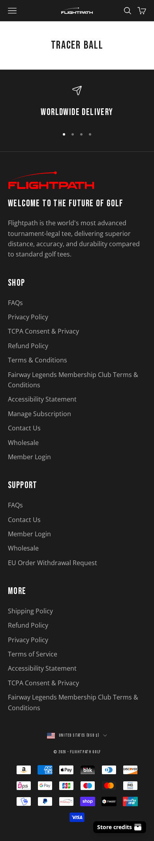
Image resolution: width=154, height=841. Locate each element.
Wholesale (23, 442)
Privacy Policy (28, 317)
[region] (77, 103)
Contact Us (24, 428)
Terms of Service (32, 654)
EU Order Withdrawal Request (52, 562)
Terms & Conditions (37, 360)
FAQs (15, 302)
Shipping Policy (30, 611)
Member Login (29, 457)
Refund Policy (28, 345)
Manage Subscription (39, 413)
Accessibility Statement (42, 399)
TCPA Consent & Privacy (43, 331)
